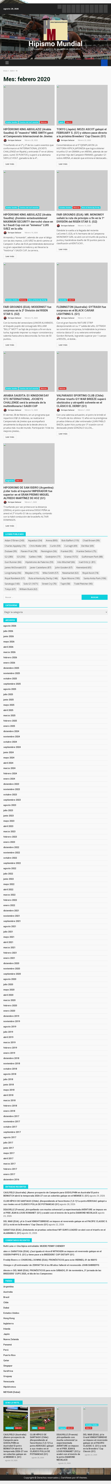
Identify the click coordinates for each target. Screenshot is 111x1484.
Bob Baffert (70, 540)
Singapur (7, 1365)
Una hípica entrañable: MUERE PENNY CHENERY (41, 1246)
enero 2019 (9, 1053)
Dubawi (11, 551)
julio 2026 (8, 631)
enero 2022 (9, 905)
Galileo (35, 556)
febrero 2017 (10, 1169)
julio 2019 (8, 1032)
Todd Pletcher (83, 583)
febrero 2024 (10, 773)
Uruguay (7, 1376)
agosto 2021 (9, 926)
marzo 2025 (9, 715)
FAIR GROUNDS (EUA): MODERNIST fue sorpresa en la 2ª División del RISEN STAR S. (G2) (29, 283)
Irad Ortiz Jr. (87, 562)
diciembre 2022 (11, 847)
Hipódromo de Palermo (39, 562)
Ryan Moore (71, 578)
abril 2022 (8, 889)
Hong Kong (9, 1318)
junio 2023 (8, 815)
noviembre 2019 (11, 1021)
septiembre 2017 (12, 1132)
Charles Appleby (15, 545)
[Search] (97, 62)
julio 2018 (8, 1079)
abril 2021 (8, 942)
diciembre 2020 (11, 963)
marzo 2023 (9, 831)
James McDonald (15, 567)
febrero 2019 (10, 1047)
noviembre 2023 (11, 789)
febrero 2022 (10, 900)
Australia (62, 300)
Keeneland (83, 567)
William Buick (28, 589)
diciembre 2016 (11, 1179)
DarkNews (66, 1477)
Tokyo (10, 589)
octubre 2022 (10, 858)
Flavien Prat (29, 551)
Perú (5, 1350)
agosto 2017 (9, 1137)
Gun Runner (13, 562)
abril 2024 (8, 763)
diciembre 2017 (11, 1116)
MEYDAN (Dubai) (11, 1392)
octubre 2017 (10, 1127)
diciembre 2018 (11, 1058)
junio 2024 (8, 752)
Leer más (10, 164)
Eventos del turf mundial (29, 122)
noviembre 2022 (11, 852)
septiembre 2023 (12, 800)
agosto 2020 (9, 979)
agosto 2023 (9, 805)
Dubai (6, 1307)
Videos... (104, 62)
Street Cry (49, 583)
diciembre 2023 (11, 784)
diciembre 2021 (11, 910)
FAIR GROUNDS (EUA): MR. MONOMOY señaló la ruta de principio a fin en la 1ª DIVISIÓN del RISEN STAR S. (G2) (82, 190)
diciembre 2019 (11, 1016)
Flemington (49, 551)
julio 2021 (8, 931)
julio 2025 (8, 694)
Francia (62, 1428)
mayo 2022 (8, 884)
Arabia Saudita (11, 122)
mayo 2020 (8, 989)
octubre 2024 (10, 742)
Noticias (44, 122)
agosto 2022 (9, 868)
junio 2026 (8, 636)
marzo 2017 (9, 1163)
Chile (6, 1302)
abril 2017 (8, 1158)
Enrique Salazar (14, 140)
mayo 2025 (8, 705)
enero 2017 (9, 1174)
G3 (21, 556)
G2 (9, 556)
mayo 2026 (8, 641)
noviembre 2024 (11, 736)
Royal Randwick (15, 578)
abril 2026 (8, 647)
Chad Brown (91, 540)
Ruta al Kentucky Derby (91, 208)
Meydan (32, 572)
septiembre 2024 (12, 747)
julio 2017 (8, 1142)
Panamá (7, 1344)
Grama (71, 556)
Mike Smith (50, 572)
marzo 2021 (9, 947)
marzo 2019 (9, 1042)
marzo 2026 (9, 652)
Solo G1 (31, 583)
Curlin (55, 545)
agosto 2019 (9, 1026)
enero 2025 (9, 726)
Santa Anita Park (95, 578)
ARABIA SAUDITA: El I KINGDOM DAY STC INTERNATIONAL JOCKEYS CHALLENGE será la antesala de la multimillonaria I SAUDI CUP (29, 371)
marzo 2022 (9, 895)
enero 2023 (9, 842)
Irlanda (6, 1329)
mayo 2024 (8, 757)
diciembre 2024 (11, 731)
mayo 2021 (8, 937)
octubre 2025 (10, 678)
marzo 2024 (9, 768)
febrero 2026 (10, 657)
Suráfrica (8, 1371)
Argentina (10, 481)
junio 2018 (8, 1084)
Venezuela (8, 1381)
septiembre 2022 (12, 863)
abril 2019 (8, 1037)
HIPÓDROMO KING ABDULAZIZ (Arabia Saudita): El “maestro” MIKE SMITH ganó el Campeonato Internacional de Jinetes (29, 105)
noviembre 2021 (11, 916)
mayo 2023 (8, 821)
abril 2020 (8, 995)
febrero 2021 (10, 953)
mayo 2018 (8, 1090)
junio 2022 (8, 879)
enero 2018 (9, 1111)
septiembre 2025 (12, 684)
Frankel (67, 551)
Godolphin (52, 556)
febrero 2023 (10, 837)
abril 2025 (8, 710)
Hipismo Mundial (56, 44)
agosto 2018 (9, 1074)
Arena (52, 540)
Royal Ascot (90, 572)
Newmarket (70, 572)
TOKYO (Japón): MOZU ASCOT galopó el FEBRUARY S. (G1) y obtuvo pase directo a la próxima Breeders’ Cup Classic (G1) (82, 105)
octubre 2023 (10, 794)
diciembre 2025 (11, 668)
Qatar (6, 1360)
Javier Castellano (40, 567)
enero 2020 (9, 1011)
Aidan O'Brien (14, 540)
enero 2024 (9, 778)
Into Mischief (66, 562)
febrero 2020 (10, 1005)
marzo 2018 (9, 1100)
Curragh (70, 545)
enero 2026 (9, 662)
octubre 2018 (10, 1069)
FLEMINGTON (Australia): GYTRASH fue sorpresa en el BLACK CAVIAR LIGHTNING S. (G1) (82, 283)
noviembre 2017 (11, 1121)
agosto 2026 (9, 626)
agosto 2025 (9, 689)
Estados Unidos (65, 208)
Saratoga (12, 583)
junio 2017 (8, 1148)
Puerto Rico (9, 1355)
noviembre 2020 (11, 968)
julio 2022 (8, 873)
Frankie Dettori (86, 551)
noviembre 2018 (11, 1063)
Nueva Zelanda (11, 1339)
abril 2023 (8, 826)
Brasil (6, 1297)
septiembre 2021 (12, 921)
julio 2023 (8, 810)
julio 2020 (8, 984)
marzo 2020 (9, 1000)
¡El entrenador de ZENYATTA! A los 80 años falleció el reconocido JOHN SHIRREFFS (56, 1265)
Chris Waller (38, 545)
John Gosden (63, 567)
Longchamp (13, 572)
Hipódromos (9, 1387)
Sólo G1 (68, 122)
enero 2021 (9, 958)
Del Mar (87, 545)
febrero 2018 (10, 1105)
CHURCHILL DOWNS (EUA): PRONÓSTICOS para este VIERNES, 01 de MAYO (59, 1260)
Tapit (65, 583)
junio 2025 (8, 699)
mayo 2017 (8, 1153)
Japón (61, 122)
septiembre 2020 (12, 974)
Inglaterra (8, 1323)
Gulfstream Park (92, 556)
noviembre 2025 (11, 673)
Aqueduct (35, 540)
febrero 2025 (10, 720)
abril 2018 (8, 1095)
